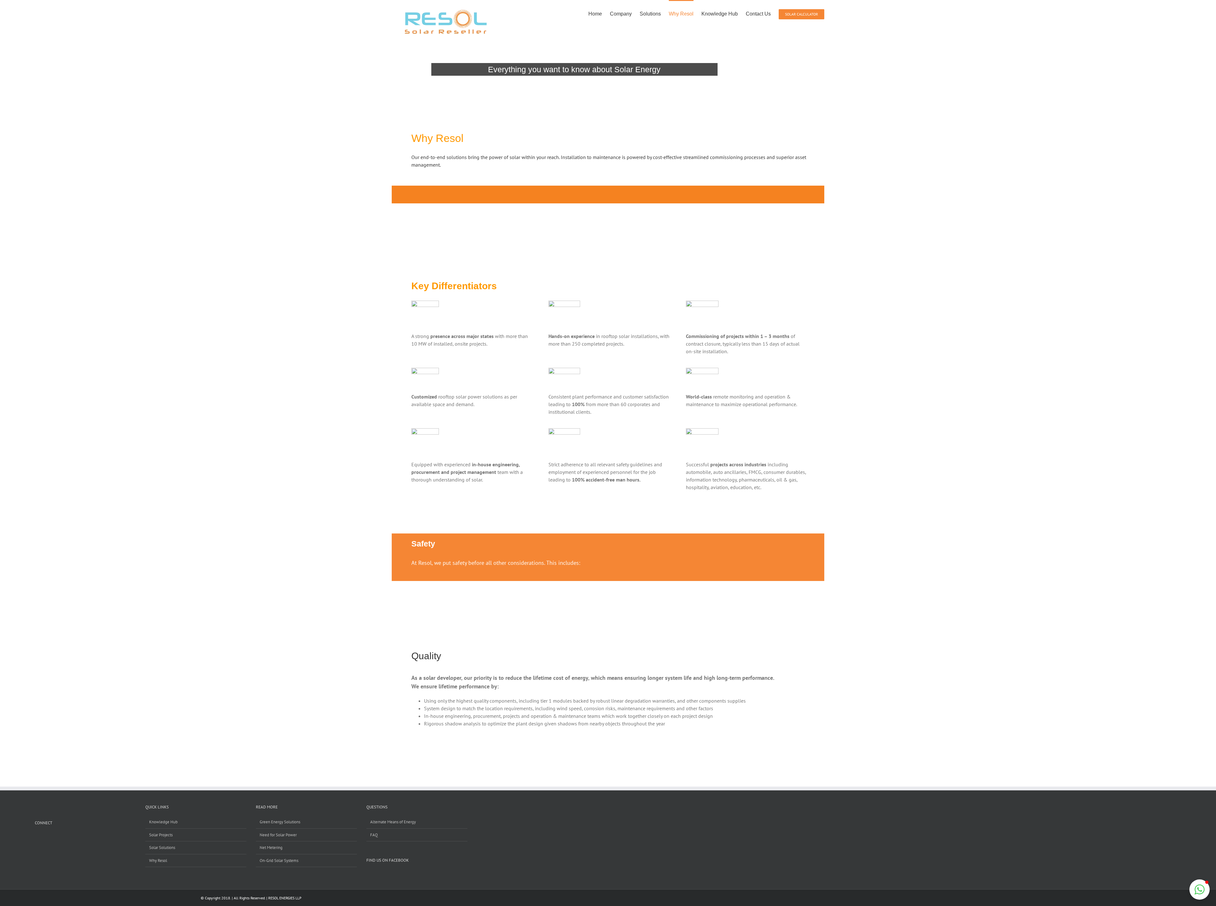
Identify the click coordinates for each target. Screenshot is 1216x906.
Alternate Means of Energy (393, 822)
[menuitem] (599, 13)
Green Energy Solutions (280, 822)
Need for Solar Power (278, 835)
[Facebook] (37, 837)
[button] (1199, 889)
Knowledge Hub (163, 822)
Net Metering (271, 847)
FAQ (374, 835)
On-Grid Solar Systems (279, 860)
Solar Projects (161, 835)
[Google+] (53, 837)
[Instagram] (45, 837)
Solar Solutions (162, 847)
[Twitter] (61, 837)
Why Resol (158, 860)
